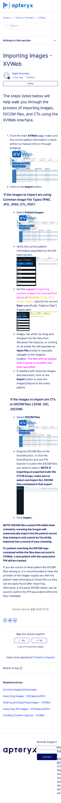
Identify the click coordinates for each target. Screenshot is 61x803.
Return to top (11, 668)
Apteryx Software (24, 17)
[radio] (21, 640)
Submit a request (44, 657)
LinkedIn (15, 620)
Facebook (5, 620)
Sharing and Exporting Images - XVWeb (26, 702)
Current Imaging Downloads (20, 689)
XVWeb (41, 17)
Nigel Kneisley (20, 73)
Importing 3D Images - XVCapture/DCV (26, 709)
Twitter (10, 620)
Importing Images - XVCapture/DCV (24, 696)
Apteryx (7, 17)
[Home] (18, 7)
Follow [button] (30, 83)
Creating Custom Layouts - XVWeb (24, 715)
